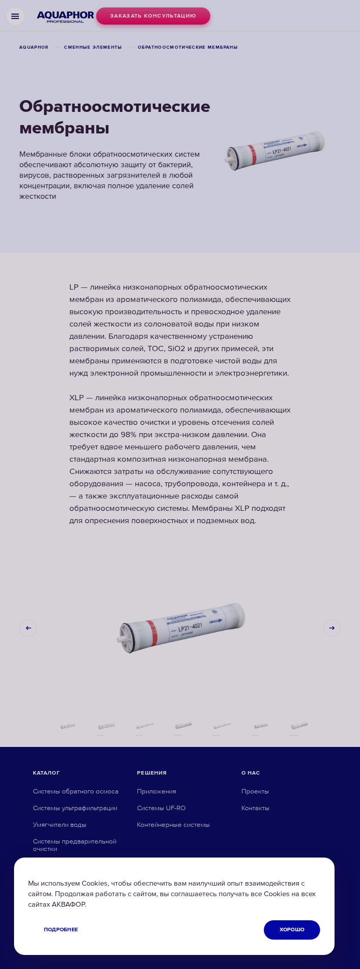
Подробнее (61, 930)
